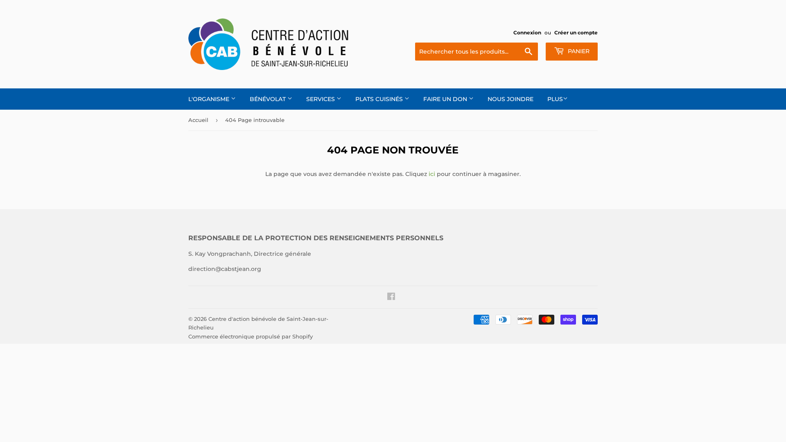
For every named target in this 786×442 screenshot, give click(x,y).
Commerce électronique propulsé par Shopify (250, 336)
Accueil (198, 120)
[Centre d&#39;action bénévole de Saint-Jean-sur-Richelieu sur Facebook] (391, 297)
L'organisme (209, 99)
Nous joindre (510, 99)
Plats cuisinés (379, 99)
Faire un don (446, 99)
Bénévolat (268, 99)
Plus (555, 99)
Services (321, 99)
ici (432, 174)
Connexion (527, 32)
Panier (578, 51)
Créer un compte (576, 32)
